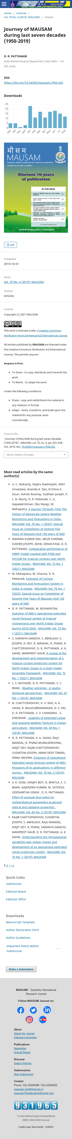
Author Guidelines (18, 938)
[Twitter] (33, 1013)
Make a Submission (21, 969)
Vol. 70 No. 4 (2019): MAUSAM (22, 17)
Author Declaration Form (22, 930)
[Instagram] (29, 1022)
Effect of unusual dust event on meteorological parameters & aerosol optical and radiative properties (37, 802)
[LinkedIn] (47, 1013)
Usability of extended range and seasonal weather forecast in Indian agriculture (39, 723)
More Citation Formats (20, 454)
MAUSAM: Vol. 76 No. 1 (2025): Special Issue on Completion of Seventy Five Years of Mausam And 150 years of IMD (38, 529)
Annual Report (22, 1052)
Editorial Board (16, 891)
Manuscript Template (20, 922)
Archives (21, 13)
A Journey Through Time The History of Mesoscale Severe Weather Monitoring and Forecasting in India (39, 514)
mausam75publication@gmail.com (34, 1093)
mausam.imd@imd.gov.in (28, 1089)
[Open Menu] (4, 4)
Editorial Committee (25, 1037)
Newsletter (20, 1048)
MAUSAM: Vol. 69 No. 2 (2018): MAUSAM (39, 812)
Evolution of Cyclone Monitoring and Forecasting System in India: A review (37, 583)
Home (7, 13)
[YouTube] (42, 1022)
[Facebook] (21, 1013)
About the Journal (24, 1033)
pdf (12, 245)
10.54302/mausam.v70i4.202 (38, 446)
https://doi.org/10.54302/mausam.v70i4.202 (33, 83)
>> (12, 865)
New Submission (23, 1074)
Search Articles (23, 1063)
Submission (14, 884)
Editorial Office (16, 899)
